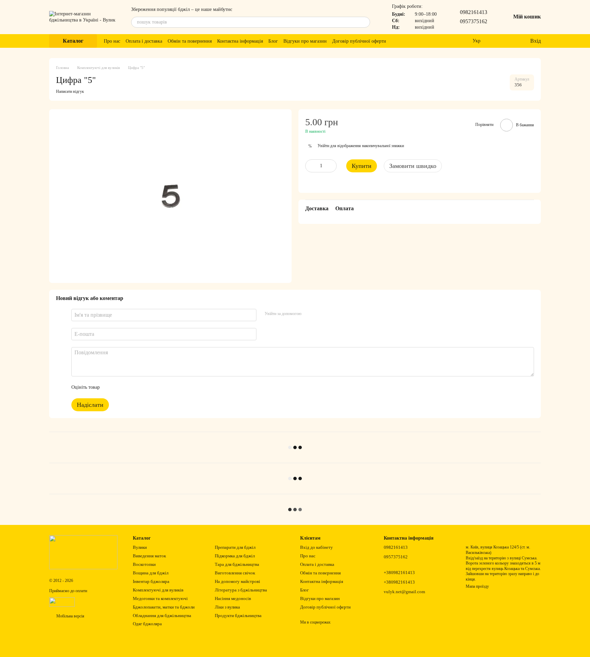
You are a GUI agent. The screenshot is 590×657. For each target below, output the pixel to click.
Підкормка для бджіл (235, 555)
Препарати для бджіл (235, 547)
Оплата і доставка (144, 41)
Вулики (140, 547)
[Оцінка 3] (132, 387)
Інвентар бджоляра (151, 581)
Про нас (112, 41)
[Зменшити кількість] (310, 166)
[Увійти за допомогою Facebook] (309, 314)
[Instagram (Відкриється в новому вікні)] (395, 41)
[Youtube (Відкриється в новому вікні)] (420, 41)
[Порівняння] (496, 41)
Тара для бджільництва (237, 564)
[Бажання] (510, 41)
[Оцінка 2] (121, 387)
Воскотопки (144, 564)
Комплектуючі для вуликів (158, 589)
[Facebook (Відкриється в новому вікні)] (412, 41)
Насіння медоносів (233, 598)
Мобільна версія (69, 616)
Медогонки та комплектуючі (160, 598)
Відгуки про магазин (305, 41)
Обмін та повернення (190, 41)
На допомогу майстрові (237, 581)
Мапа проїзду (477, 586)
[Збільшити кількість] (331, 166)
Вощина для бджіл (150, 572)
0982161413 (473, 12)
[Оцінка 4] (143, 387)
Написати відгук (70, 91)
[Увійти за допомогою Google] (320, 314)
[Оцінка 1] (111, 387)
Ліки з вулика (227, 607)
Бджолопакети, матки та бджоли (164, 607)
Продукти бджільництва (238, 615)
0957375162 (473, 21)
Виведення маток (149, 555)
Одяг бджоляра (147, 623)
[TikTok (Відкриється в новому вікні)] (404, 41)
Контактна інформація (240, 41)
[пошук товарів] (364, 22)
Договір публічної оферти (359, 41)
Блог (273, 41)
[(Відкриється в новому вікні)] (62, 601)
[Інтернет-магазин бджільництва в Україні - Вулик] (83, 551)
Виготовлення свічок (235, 572)
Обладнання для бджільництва (162, 615)
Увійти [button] (323, 146)
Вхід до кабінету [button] (316, 547)
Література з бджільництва (241, 589)
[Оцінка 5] (154, 387)
